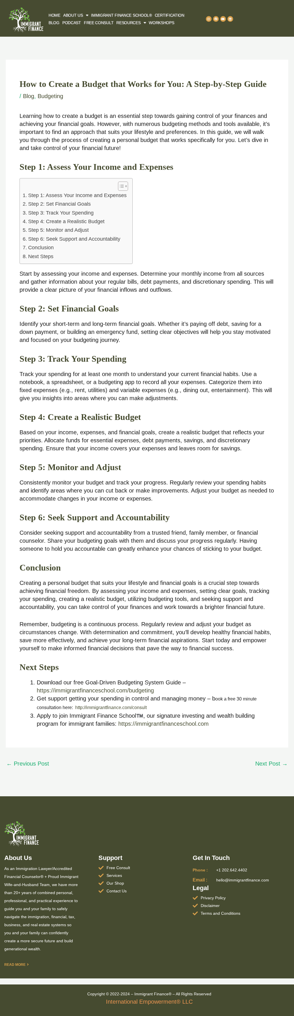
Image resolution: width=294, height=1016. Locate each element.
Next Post (271, 763)
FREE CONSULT (98, 22)
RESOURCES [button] (128, 22)
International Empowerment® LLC (149, 1002)
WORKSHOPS (161, 22)
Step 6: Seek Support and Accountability (74, 239)
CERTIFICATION (169, 15)
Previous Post (27, 763)
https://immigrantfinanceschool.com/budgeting (95, 690)
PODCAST (71, 22)
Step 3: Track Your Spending (61, 213)
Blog (28, 96)
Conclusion (41, 247)
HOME (54, 15)
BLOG (54, 22)
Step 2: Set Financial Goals (59, 204)
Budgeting (50, 96)
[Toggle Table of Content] (120, 186)
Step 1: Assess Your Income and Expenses (77, 195)
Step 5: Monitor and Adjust (58, 230)
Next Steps (40, 256)
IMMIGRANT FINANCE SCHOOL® (121, 15)
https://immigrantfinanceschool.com (163, 724)
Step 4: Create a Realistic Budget (66, 221)
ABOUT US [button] (73, 15)
